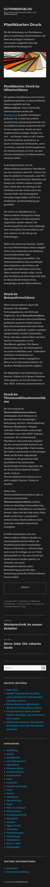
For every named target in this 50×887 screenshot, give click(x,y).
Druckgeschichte (14, 768)
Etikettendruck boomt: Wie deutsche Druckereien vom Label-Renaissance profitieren (25, 726)
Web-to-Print (13, 843)
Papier (9, 804)
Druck (19, 604)
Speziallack (12, 818)
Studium (10, 822)
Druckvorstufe (13, 775)
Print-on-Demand (15, 807)
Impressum (12, 868)
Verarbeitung (9, 604)
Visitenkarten (13, 840)
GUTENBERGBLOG (18, 9)
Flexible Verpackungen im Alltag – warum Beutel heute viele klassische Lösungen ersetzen (24, 697)
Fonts (9, 779)
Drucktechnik (38, 604)
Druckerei (27, 604)
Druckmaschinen (15, 772)
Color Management (16, 761)
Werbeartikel (13, 847)
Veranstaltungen (15, 832)
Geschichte (12, 782)
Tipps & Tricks (13, 825)
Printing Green (14, 811)
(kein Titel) (12, 690)
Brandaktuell (13, 757)
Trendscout (12, 829)
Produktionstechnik (12, 606)
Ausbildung (12, 750)
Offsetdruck (35, 601)
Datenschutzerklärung (17, 871)
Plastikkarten (11, 115)
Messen (10, 793)
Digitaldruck (24, 601)
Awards (10, 754)
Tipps (23, 606)
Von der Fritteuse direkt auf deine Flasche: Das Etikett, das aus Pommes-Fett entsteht (26, 715)
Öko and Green (14, 800)
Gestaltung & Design (16, 786)
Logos (9, 790)
